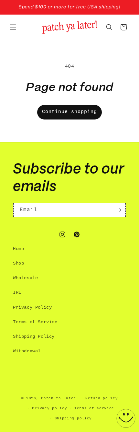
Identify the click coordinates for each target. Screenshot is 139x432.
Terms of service (94, 408)
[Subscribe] (119, 210)
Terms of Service (35, 321)
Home (18, 248)
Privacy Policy (32, 307)
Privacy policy (49, 408)
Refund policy (101, 398)
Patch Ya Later (58, 398)
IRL (17, 292)
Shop (18, 263)
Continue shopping (69, 112)
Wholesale (25, 277)
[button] (13, 27)
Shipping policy (73, 418)
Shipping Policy (34, 336)
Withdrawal (27, 351)
